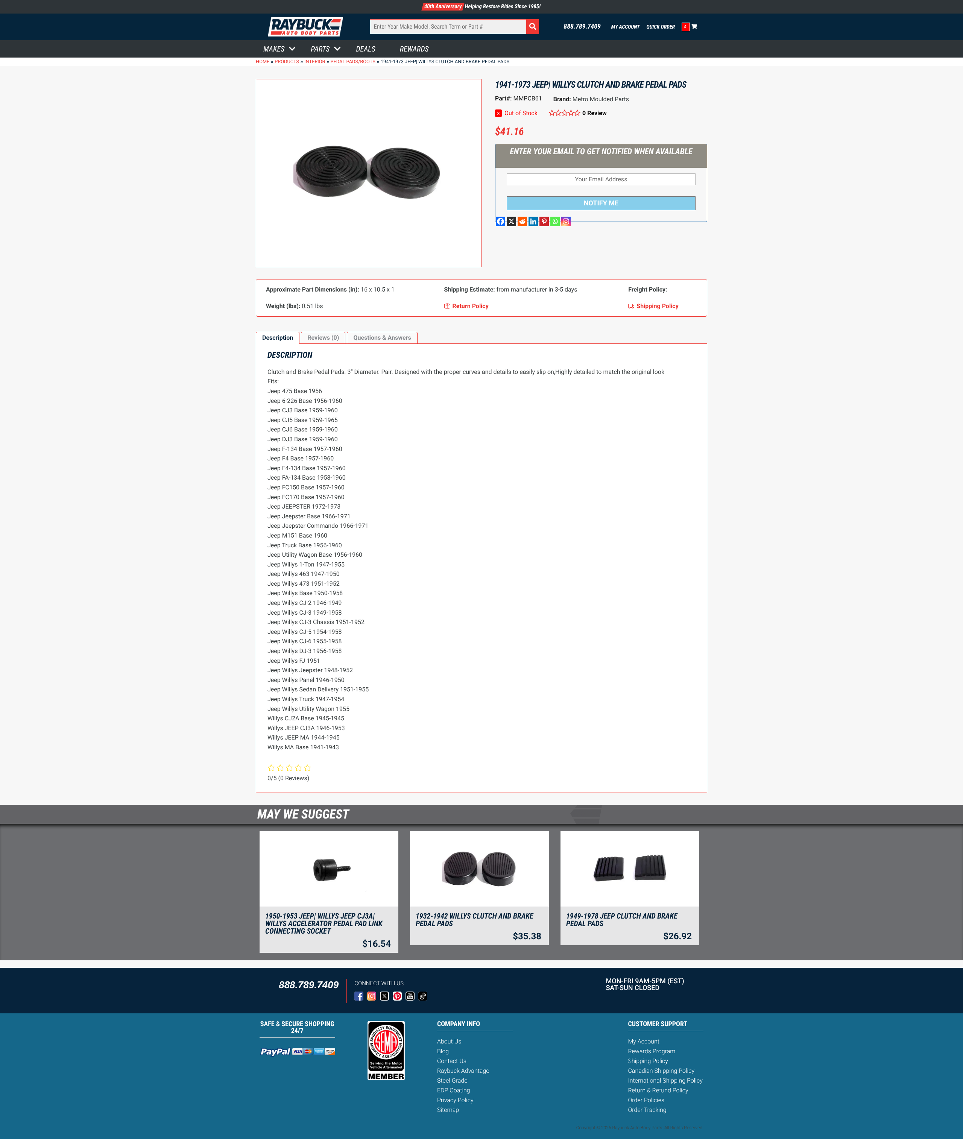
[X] (511, 221)
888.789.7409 (582, 26)
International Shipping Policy (665, 1080)
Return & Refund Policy (658, 1090)
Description (277, 337)
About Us (449, 1041)
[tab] (277, 338)
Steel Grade (452, 1080)
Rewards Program (651, 1051)
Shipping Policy (648, 1061)
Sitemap (448, 1109)
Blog (443, 1051)
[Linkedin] (533, 221)
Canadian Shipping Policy (661, 1070)
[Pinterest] (544, 221)
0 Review (594, 113)
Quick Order (660, 27)
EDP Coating (453, 1090)
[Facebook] (500, 221)
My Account (625, 27)
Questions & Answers (382, 337)
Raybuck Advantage (463, 1070)
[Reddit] (522, 221)
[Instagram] (566, 221)
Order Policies (646, 1100)
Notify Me (601, 203)
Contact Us (451, 1061)
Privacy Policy (455, 1100)
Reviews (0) (323, 337)
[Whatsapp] (555, 221)
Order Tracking (647, 1109)
